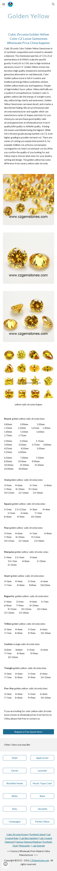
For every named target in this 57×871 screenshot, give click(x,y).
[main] (28, 15)
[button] (3, 4)
